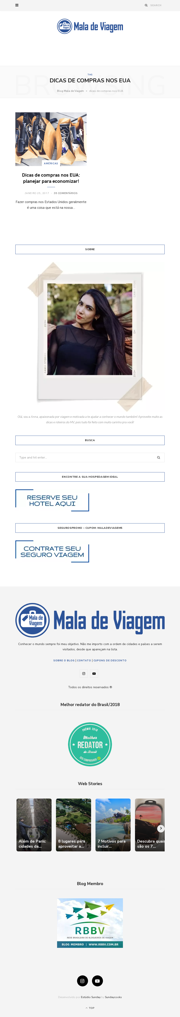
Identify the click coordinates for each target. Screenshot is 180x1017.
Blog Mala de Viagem (70, 91)
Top (91, 1008)
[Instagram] (82, 980)
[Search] (146, 5)
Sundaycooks (113, 997)
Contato (84, 660)
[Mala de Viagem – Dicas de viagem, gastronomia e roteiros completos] (90, 26)
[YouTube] (97, 980)
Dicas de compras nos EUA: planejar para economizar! (51, 177)
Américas (51, 163)
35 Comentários (65, 193)
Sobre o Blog (64, 660)
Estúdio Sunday (91, 997)
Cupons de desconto (110, 660)
